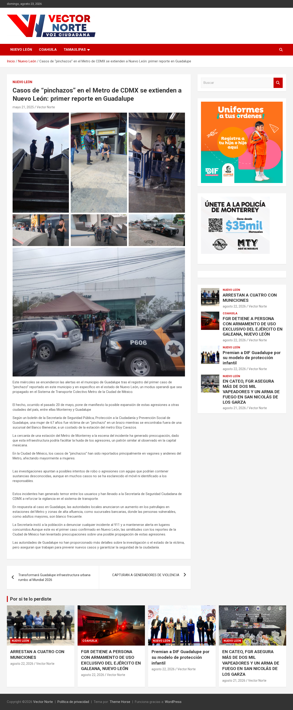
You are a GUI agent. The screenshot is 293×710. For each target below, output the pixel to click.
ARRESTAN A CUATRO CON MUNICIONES (250, 297)
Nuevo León (21, 50)
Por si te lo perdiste (30, 599)
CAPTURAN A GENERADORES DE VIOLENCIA (145, 575)
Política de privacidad (73, 702)
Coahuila (48, 50)
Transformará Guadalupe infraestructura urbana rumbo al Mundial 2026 (54, 577)
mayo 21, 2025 (23, 107)
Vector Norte (46, 107)
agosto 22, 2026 (234, 306)
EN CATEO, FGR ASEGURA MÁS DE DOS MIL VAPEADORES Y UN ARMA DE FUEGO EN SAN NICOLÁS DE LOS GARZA (251, 392)
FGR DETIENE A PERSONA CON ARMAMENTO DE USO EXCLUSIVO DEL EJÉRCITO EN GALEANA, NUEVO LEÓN (252, 326)
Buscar (278, 83)
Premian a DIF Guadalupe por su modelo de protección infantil (252, 358)
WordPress (173, 702)
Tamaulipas (75, 50)
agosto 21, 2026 (234, 408)
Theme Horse (120, 702)
